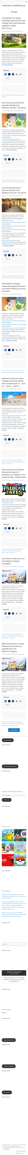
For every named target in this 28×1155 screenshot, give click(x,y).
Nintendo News (8, 740)
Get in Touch (7, 1092)
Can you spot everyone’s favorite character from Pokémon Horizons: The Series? (14, 190)
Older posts (14, 730)
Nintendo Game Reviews (10, 766)
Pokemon (15, 95)
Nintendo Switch (19, 460)
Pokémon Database (9, 1066)
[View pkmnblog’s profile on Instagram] (4, 1012)
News (11, 95)
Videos (13, 181)
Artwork (8, 549)
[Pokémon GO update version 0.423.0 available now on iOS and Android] (20, 860)
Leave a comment (20, 181)
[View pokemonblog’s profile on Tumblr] (6, 1012)
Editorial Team (19, 31)
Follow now (7, 800)
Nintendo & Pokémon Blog (14, 5)
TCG (8, 550)
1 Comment (12, 637)
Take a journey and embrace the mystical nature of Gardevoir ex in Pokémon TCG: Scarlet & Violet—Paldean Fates (14, 473)
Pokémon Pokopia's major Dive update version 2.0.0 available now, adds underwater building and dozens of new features (14, 914)
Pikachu (15, 180)
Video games (21, 95)
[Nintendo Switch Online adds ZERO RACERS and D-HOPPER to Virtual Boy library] (8, 860)
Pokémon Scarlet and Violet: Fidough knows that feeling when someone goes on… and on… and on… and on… (13, 382)
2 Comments (9, 463)
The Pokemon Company (12, 462)
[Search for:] (14, 944)
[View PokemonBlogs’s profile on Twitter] (2, 1012)
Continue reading (7, 65)
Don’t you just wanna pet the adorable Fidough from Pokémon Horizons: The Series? (14, 105)
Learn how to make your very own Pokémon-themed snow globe (13, 561)
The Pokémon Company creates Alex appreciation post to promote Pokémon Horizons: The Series (14, 287)
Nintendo (12, 460)
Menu (26, 2)
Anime (8, 180)
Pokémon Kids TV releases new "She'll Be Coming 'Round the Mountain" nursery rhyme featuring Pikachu (14, 896)
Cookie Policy (7, 1148)
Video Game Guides (9, 1040)
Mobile (8, 95)
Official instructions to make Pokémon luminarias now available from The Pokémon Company (13, 647)
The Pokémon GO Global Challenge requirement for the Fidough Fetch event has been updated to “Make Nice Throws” (13, 23)
